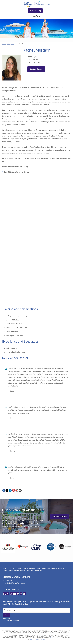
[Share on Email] (20, 490)
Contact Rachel (36, 69)
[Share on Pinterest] (13, 490)
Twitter (11, 593)
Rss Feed (4, 593)
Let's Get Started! (60, 516)
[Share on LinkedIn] (10, 490)
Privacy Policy (6, 618)
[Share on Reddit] (16, 490)
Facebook (7, 593)
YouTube (14, 593)
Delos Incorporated (37, 639)
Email (24, 593)
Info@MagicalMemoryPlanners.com (14, 583)
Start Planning (35, 10)
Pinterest (17, 593)
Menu (37, 16)
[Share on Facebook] (3, 490)
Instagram (21, 593)
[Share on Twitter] (7, 490)
